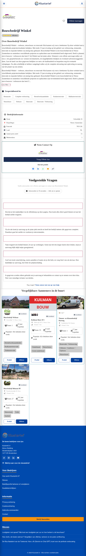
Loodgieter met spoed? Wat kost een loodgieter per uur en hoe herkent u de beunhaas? (33, 532)
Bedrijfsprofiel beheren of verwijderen (15, 484)
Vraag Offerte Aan (43, 159)
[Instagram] (9, 458)
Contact (5, 514)
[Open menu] (4, 3)
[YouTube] (18, 458)
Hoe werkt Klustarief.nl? (11, 476)
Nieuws (5, 480)
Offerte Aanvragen (75, 21)
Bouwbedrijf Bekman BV (12, 388)
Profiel (9, 360)
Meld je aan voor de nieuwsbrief (17, 463)
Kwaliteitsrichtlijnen (9, 488)
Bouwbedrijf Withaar (11, 317)
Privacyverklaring (8, 502)
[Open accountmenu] (82, 3)
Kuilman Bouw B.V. (38, 320)
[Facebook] (4, 458)
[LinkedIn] (13, 458)
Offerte (21, 360)
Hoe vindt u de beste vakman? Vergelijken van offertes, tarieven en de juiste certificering (33, 537)
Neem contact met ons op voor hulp (47, 285)
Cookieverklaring (8, 506)
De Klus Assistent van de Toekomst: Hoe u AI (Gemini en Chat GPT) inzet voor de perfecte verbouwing (38, 541)
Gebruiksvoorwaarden (10, 510)
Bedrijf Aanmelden (43, 519)
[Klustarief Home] (43, 3)
